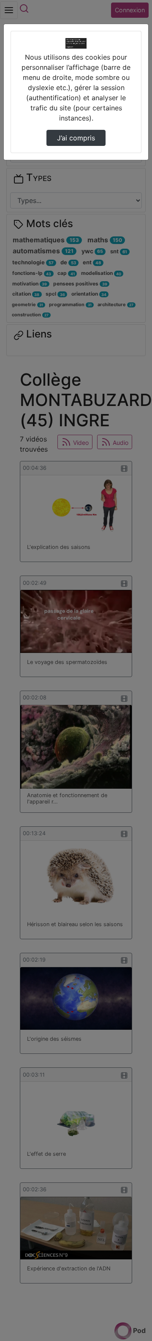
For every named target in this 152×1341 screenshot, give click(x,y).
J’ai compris (76, 138)
